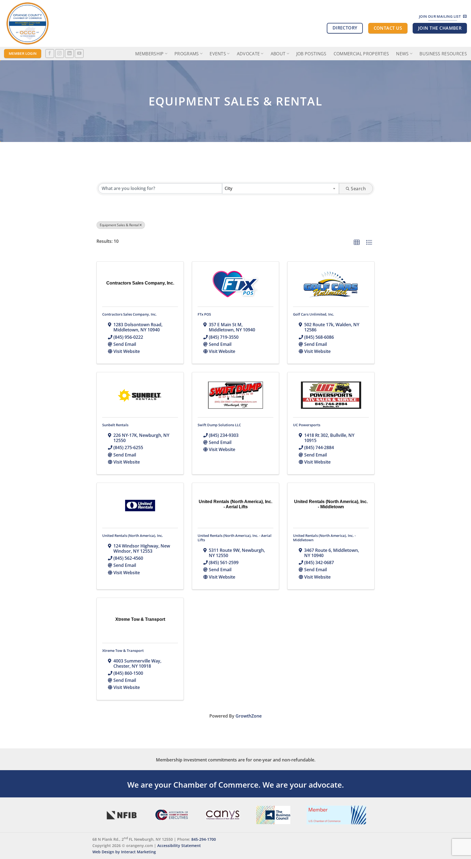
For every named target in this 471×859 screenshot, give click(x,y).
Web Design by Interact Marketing (124, 851)
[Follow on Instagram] (59, 53)
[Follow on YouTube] (79, 53)
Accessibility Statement (179, 845)
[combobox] (280, 188)
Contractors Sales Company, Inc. (129, 314)
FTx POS (204, 314)
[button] (356, 242)
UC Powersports (306, 424)
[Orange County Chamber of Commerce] (53, 23)
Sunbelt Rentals (115, 424)
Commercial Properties (361, 54)
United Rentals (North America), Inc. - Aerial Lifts (234, 537)
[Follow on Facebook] (49, 53)
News (402, 54)
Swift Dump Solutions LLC (219, 424)
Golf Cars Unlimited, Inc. (313, 314)
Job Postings (311, 54)
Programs (186, 54)
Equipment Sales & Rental (119, 225)
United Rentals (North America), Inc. (132, 535)
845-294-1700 (203, 839)
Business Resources (443, 54)
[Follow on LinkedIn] (69, 53)
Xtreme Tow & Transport (123, 650)
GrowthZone (248, 716)
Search (358, 189)
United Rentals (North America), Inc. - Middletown (324, 537)
